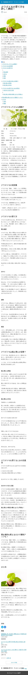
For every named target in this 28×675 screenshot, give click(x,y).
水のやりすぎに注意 (8, 90)
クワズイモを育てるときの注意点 (11, 88)
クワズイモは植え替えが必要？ (10, 81)
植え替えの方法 (7, 85)
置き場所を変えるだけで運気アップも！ (12, 97)
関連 (4, 103)
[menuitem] (14, 636)
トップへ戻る (24, 668)
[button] (2, 627)
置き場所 (5, 72)
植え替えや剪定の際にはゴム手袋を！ (13, 94)
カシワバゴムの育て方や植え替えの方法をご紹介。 (13, 642)
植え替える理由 (7, 83)
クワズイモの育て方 (7, 68)
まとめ (4, 99)
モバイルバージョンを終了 (14, 673)
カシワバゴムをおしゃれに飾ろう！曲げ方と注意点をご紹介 (13, 650)
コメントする (14, 662)
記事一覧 (9, 658)
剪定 (4, 78)
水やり (5, 74)
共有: (4, 101)
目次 (4, 62)
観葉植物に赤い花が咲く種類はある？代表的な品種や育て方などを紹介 (13, 634)
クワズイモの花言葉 (7, 66)
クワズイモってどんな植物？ (9, 64)
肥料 (4, 76)
